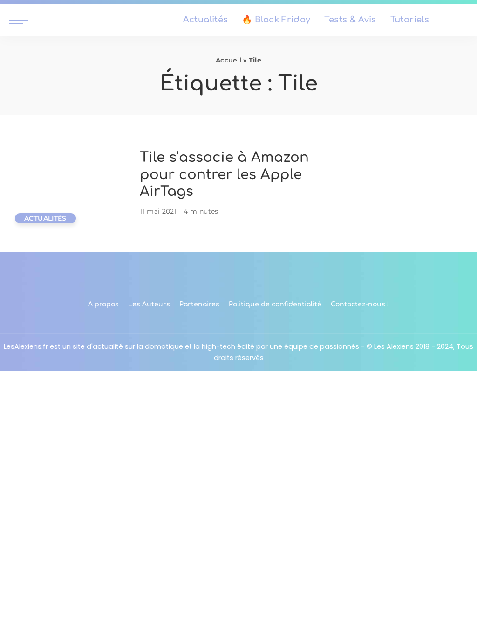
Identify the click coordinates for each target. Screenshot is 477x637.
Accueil (228, 60)
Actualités (45, 218)
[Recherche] (462, 20)
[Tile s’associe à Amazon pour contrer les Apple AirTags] (69, 183)
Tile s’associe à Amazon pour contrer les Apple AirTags (224, 174)
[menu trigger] (23, 20)
